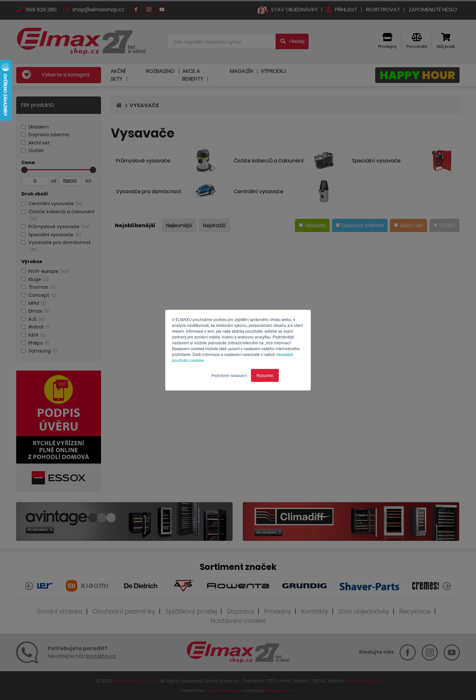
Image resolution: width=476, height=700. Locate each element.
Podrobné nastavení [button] (229, 375)
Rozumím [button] (264, 375)
